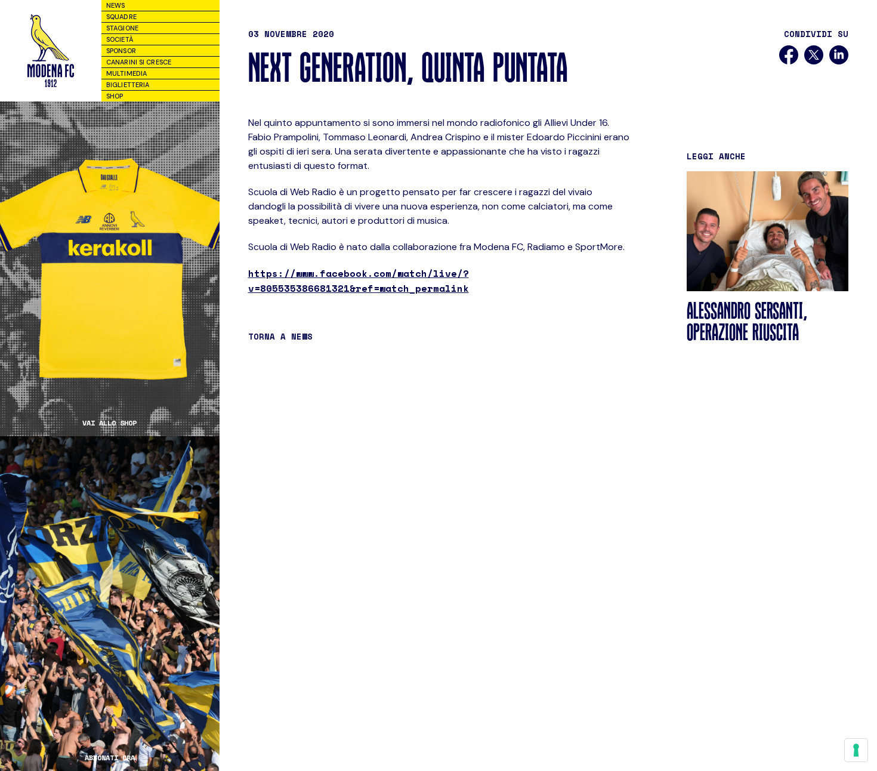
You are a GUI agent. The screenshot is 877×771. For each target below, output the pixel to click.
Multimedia (126, 73)
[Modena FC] (50, 50)
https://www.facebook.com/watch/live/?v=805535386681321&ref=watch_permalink (358, 280)
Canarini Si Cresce (138, 62)
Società (119, 39)
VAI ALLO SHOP (109, 423)
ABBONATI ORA (110, 757)
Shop (114, 96)
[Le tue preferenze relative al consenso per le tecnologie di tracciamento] (856, 750)
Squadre (121, 17)
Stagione (122, 28)
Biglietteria (127, 85)
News (115, 5)
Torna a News (280, 336)
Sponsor (121, 51)
